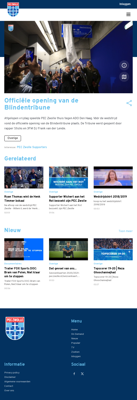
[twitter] (82, 374)
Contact (8, 386)
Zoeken (75, 352)
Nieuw (74, 338)
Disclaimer (10, 377)
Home (74, 329)
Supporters (39, 147)
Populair (75, 343)
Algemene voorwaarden (17, 381)
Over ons (9, 390)
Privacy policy (11, 372)
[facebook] (74, 374)
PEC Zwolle (24, 147)
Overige (12, 138)
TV (72, 347)
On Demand (77, 334)
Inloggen (125, 4)
